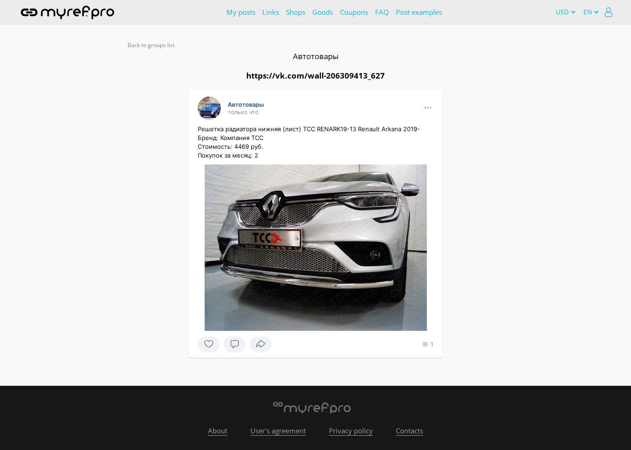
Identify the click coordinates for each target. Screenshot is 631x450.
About (217, 430)
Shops (295, 12)
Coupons (354, 12)
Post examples (419, 12)
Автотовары (316, 56)
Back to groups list (151, 45)
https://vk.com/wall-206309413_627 (315, 75)
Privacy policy (351, 430)
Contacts (409, 430)
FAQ (382, 12)
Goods (322, 12)
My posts (240, 12)
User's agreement (278, 430)
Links (270, 12)
